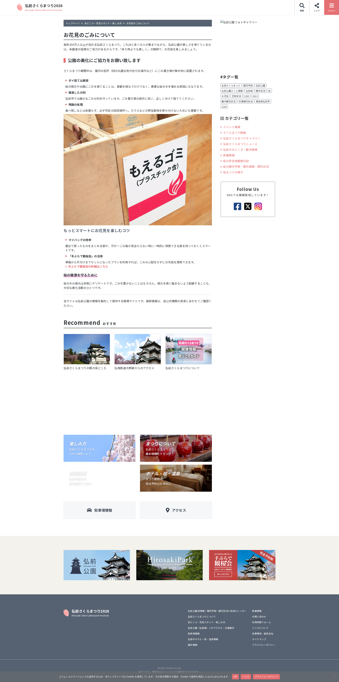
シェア (317, 11)
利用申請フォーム (261, 622)
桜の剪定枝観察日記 (236, 161)
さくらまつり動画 (234, 132)
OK (235, 676)
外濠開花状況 (246, 101)
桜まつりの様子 (233, 172)
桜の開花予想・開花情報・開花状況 (246, 166)
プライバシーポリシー (263, 644)
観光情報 (192, 644)
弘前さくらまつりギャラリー (241, 138)
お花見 (225, 96)
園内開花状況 (229, 101)
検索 (302, 11)
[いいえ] (334, 676)
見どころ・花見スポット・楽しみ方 (103, 23)
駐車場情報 (194, 633)
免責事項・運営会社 (262, 633)
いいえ (245, 676)
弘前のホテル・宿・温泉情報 (203, 639)
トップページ (73, 23)
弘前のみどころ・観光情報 (240, 149)
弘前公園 (260, 85)
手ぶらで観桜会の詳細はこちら (88, 266)
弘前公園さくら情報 (232, 90)
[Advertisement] (138, 401)
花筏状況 (236, 96)
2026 (224, 106)
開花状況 (260, 90)
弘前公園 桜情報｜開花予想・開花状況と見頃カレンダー (217, 611)
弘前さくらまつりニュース (240, 144)
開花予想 (248, 85)
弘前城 (249, 90)
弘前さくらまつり (231, 85)
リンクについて (260, 628)
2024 (255, 96)
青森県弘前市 (263, 101)
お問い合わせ (259, 616)
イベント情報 (231, 127)
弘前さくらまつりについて (202, 616)
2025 (246, 96)
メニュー (331, 11)
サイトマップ (259, 639)
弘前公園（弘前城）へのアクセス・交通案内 (211, 628)
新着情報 (229, 155)
